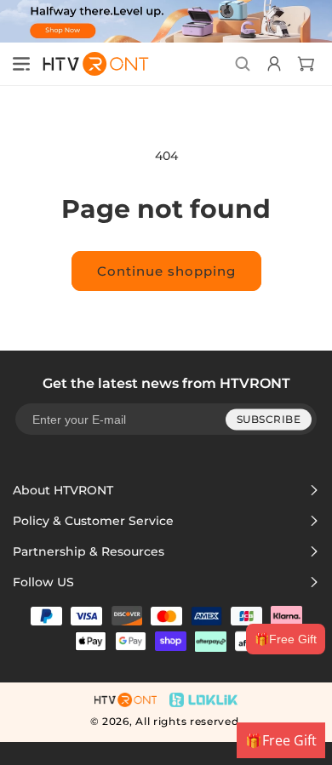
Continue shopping (166, 271)
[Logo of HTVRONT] (90, 64)
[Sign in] (272, 64)
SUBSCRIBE (269, 419)
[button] (21, 64)
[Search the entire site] (242, 64)
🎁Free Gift (286, 639)
